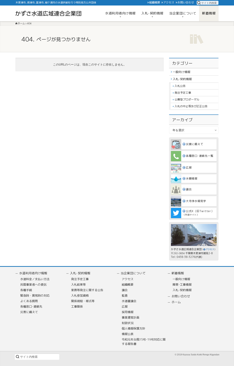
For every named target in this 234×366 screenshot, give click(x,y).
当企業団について (133, 273)
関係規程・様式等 (83, 301)
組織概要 (154, 2)
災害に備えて (29, 312)
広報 (125, 307)
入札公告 (180, 86)
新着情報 (177, 273)
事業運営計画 (130, 317)
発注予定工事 (183, 93)
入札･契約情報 (182, 79)
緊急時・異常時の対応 (35, 296)
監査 (125, 296)
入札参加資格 (80, 296)
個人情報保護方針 (133, 328)
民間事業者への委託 (33, 285)
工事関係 (77, 307)
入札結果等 (78, 285)
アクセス (168, 2)
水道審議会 (129, 301)
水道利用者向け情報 (33, 273)
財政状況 (127, 323)
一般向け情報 (181, 72)
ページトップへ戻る (227, 362)
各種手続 (26, 290)
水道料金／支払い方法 (35, 279)
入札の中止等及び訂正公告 (191, 106)
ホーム (176, 302)
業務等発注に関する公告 (87, 290)
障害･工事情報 (182, 285)
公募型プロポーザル (187, 99)
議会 (125, 290)
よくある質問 (29, 301)
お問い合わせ (186, 2)
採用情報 (127, 312)
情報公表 (127, 334)
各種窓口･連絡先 (31, 307)
